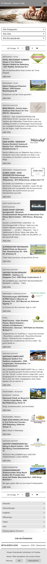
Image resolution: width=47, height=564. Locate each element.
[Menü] (40, 3)
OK (19, 560)
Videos (5, 521)
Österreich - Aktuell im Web (14, 3)
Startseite (6, 503)
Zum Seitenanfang (23, 538)
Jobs (4, 526)
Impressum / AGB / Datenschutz (33, 545)
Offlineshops (7, 517)
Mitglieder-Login (9, 545)
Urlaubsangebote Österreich (13, 531)
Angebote (6, 512)
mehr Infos (7, 76)
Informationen (33, 560)
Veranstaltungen (9, 508)
